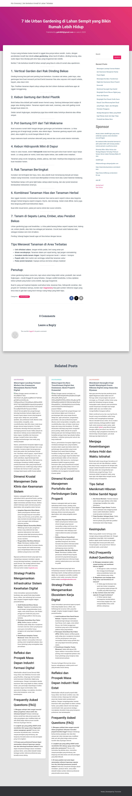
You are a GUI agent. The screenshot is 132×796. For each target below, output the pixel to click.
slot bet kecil (99, 185)
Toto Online (99, 187)
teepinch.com (33, 568)
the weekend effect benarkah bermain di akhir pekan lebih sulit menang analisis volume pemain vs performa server (108, 144)
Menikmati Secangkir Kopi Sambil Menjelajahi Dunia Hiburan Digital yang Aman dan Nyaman (108, 92)
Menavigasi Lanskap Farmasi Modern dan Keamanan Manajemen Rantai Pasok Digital (108, 72)
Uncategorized (24, 296)
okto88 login (99, 160)
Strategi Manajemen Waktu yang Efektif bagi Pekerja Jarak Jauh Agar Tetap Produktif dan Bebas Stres (109, 116)
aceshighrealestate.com (68, 579)
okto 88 (98, 180)
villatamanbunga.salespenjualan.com (107, 163)
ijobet (101, 427)
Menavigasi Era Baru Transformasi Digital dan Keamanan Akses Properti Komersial (108, 82)
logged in (32, 331)
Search (98, 54)
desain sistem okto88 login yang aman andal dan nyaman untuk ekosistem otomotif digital (107, 136)
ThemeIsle (118, 791)
